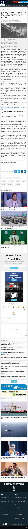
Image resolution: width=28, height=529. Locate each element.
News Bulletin (18, 497)
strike (3, 181)
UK (2, 501)
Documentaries (4, 514)
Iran (2, 497)
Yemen (8, 9)
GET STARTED (14, 268)
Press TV (17, 508)
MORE (14, 381)
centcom (10, 184)
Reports (25, 497)
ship (24, 181)
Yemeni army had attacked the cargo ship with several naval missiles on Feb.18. (13, 115)
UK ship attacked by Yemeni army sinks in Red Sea (13, 112)
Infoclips (23, 501)
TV (1, 508)
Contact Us (23, 518)
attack (18, 181)
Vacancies (17, 518)
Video (16, 494)
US (3, 178)
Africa (12, 501)
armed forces (17, 178)
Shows (16, 505)
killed (3, 184)
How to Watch (18, 514)
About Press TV (19, 511)
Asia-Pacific (6, 501)
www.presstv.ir (4, 164)
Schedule (10, 511)
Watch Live (3, 511)
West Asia (11, 181)
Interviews (17, 501)
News (3, 9)
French (21, 2)
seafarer (18, 184)
